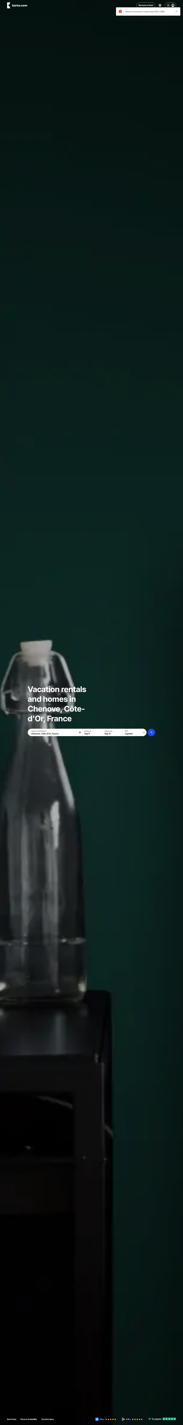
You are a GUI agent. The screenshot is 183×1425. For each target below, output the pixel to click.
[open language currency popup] (160, 5)
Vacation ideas (47, 1419)
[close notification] (176, 11)
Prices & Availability (28, 1419)
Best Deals (11, 1419)
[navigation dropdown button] (170, 5)
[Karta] (17, 5)
